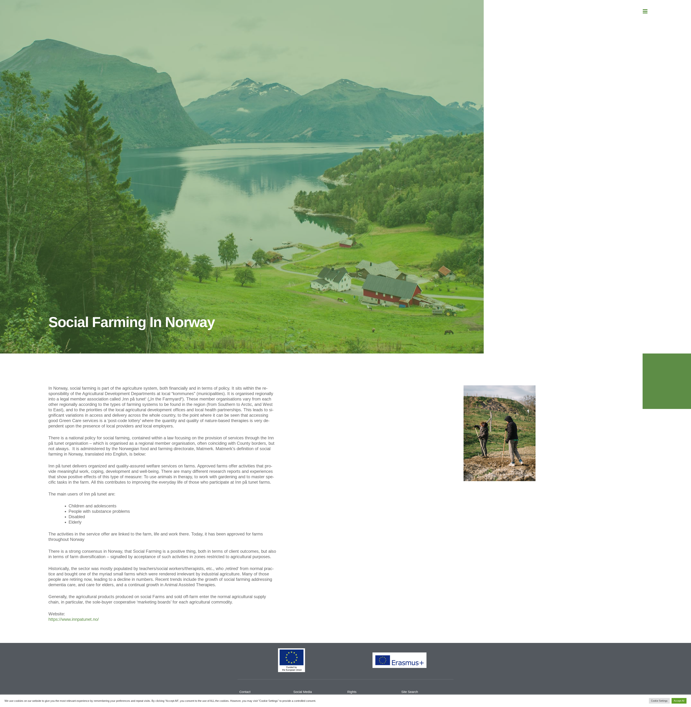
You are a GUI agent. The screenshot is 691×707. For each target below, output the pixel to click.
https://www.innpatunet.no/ (73, 619)
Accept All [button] (679, 700)
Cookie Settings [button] (659, 700)
